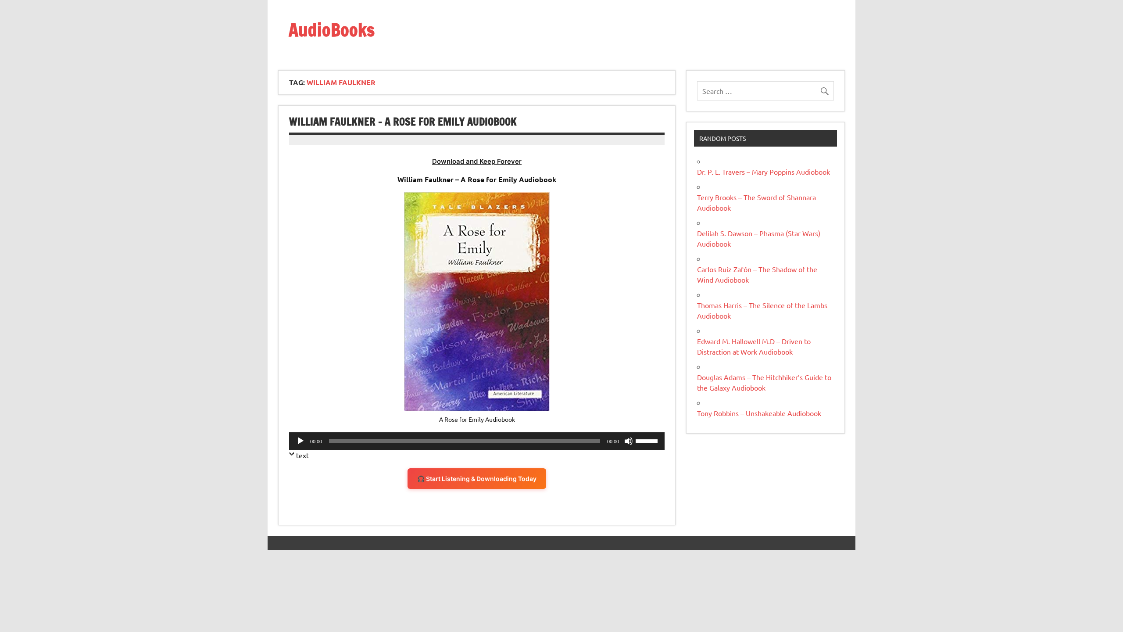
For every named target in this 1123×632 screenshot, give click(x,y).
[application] (477, 441)
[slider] (648, 440)
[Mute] (628, 441)
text (302, 455)
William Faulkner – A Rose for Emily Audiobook (403, 121)
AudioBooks (332, 29)
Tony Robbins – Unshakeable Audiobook (759, 413)
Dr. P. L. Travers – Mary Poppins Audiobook (763, 171)
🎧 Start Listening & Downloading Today (476, 478)
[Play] (300, 441)
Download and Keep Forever (477, 161)
